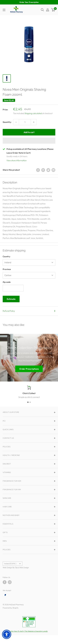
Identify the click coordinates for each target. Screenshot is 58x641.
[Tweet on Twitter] (48, 170)
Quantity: (7, 122)
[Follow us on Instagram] (10, 582)
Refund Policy (9, 311)
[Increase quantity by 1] (34, 122)
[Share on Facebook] (38, 170)
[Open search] (42, 9)
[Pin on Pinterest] (43, 170)
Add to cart (29, 132)
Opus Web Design (22, 567)
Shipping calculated (33, 113)
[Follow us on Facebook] (4, 582)
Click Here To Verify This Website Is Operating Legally (29, 631)
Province (7, 269)
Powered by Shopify (10, 608)
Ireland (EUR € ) (10, 563)
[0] (53, 9)
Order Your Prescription (29, 2)
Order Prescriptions (29, 369)
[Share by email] (53, 170)
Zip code (7, 282)
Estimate (11, 299)
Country (6, 256)
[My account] (47, 9)
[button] (29, 141)
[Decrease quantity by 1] (16, 122)
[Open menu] (4, 10)
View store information (16, 160)
